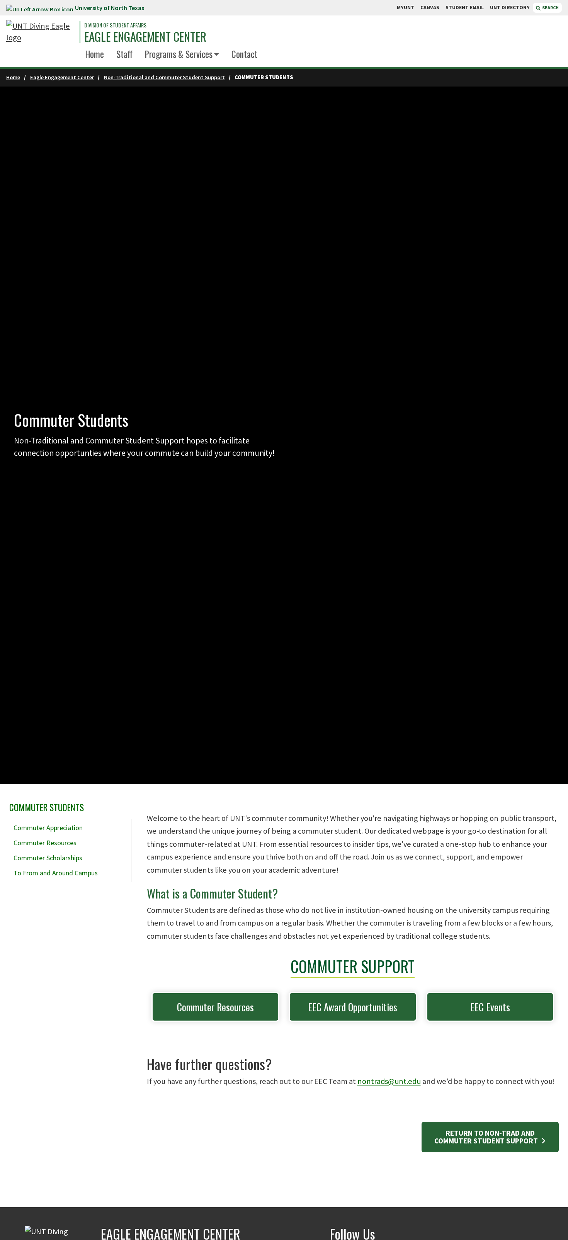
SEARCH (550, 7)
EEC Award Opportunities (352, 1007)
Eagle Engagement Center (145, 36)
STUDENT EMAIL (465, 7)
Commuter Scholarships (48, 857)
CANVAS (429, 7)
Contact (244, 54)
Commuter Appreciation (48, 827)
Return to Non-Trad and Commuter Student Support (486, 1136)
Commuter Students (46, 807)
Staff (124, 54)
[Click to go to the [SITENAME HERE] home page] (41, 32)
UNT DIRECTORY (510, 7)
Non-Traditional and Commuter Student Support (164, 77)
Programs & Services (179, 54)
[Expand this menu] (216, 54)
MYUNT (405, 7)
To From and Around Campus (56, 872)
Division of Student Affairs (115, 25)
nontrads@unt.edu (389, 1081)
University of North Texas (109, 8)
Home (94, 54)
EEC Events (490, 1007)
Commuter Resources (45, 842)
